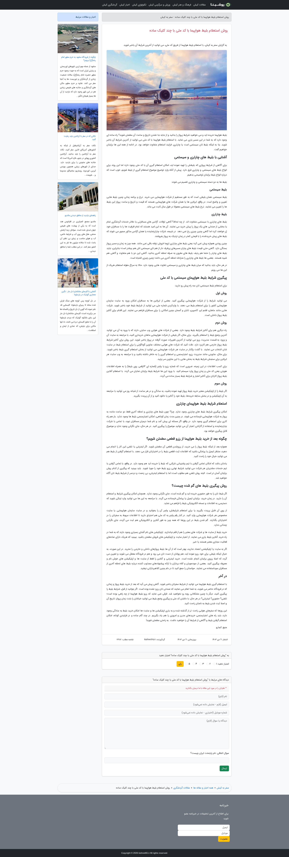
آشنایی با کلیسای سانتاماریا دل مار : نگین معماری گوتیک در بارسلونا (79, 293)
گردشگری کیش (109, 5)
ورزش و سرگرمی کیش (159, 5)
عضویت (224, 839)
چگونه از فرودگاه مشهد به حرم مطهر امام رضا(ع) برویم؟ (78, 59)
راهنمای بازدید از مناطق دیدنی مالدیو (80, 215)
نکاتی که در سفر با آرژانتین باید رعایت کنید (80, 138)
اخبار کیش (125, 5)
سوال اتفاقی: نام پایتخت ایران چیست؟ (209, 753)
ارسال (224, 768)
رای (180, 664)
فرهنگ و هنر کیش (182, 5)
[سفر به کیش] (220, 4)
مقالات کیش (199, 5)
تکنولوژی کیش (139, 5)
